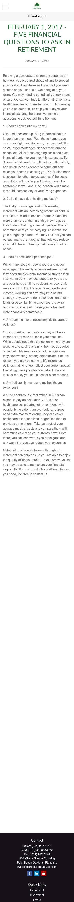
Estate (37, 900)
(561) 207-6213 (41, 846)
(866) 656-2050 (43, 850)
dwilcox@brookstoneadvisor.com (37, 867)
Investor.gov (37, 16)
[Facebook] (29, 873)
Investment (37, 895)
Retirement (37, 890)
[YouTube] (43, 873)
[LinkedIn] (36, 873)
